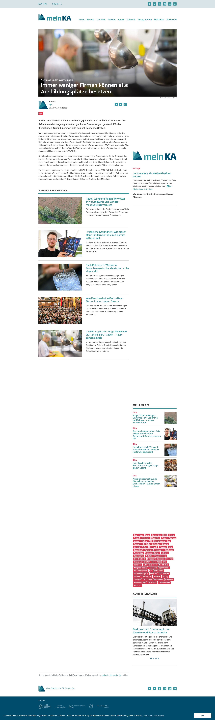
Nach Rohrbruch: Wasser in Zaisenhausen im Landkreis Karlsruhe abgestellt (107, 268)
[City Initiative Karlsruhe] (91, 706)
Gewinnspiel (158, 550)
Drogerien (169, 580)
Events (90, 19)
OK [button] (202, 716)
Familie (148, 550)
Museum (163, 547)
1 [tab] (151, 658)
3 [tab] (156, 658)
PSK (150, 541)
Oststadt (157, 577)
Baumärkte (152, 583)
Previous (137, 610)
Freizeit (112, 19)
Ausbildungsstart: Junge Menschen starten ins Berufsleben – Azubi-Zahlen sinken (106, 335)
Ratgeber (151, 559)
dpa (50, 105)
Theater (169, 559)
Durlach (137, 577)
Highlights (153, 568)
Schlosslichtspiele (141, 574)
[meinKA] (54, 18)
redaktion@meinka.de (111, 675)
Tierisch (172, 538)
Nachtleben (163, 565)
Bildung (165, 544)
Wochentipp (138, 553)
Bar (150, 571)
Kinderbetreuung (140, 571)
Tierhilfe (100, 19)
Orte (164, 562)
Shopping (160, 559)
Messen (137, 541)
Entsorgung (158, 571)
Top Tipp (137, 580)
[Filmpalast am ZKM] (102, 706)
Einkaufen (159, 19)
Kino (170, 547)
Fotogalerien (145, 19)
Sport (121, 19)
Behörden (137, 565)
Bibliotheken (164, 574)
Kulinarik (131, 19)
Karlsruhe (172, 19)
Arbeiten (165, 553)
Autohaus (137, 586)
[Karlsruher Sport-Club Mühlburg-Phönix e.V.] (44, 706)
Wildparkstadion (140, 568)
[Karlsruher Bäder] (77, 706)
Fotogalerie (147, 580)
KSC (165, 535)
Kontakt (42, 4)
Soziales (148, 553)
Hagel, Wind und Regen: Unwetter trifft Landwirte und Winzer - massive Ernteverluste (105, 202)
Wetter (144, 547)
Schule (157, 553)
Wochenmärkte (140, 583)
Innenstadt (156, 562)
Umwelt (137, 547)
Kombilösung (159, 541)
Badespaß (153, 547)
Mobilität (145, 538)
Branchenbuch (139, 559)
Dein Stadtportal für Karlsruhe (60, 688)
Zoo (168, 541)
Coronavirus (156, 535)
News (81, 19)
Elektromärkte (164, 583)
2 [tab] (153, 658)
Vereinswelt (146, 577)
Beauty (165, 577)
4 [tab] (158, 658)
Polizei (164, 538)
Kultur (144, 541)
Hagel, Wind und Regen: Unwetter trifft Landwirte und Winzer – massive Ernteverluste (145, 419)
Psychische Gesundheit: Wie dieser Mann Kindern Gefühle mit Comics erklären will (106, 235)
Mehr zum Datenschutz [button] (154, 715)
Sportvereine (164, 568)
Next (173, 610)
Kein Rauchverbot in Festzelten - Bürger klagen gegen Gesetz (105, 300)
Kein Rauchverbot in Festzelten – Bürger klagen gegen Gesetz (146, 465)
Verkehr (149, 556)
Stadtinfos (155, 538)
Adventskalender (150, 565)
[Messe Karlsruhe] (59, 706)
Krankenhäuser (160, 556)
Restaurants (138, 556)
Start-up (153, 574)
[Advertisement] (155, 122)
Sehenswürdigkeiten (142, 562)
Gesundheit (138, 550)
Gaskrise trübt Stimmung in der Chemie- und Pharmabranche (151, 631)
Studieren (169, 550)
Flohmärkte (158, 580)
